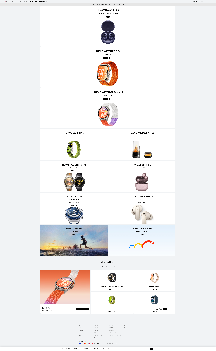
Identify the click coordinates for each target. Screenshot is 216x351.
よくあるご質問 (96, 333)
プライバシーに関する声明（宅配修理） (115, 333)
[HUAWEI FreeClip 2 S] (108, 26)
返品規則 (95, 332)
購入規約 (95, 328)
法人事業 (125, 325)
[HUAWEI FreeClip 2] (142, 176)
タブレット (80, 325)
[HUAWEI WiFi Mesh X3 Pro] (142, 144)
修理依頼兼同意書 (111, 330)
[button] (205, 1)
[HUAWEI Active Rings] (142, 240)
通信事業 (125, 327)
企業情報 (125, 328)
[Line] (116, 344)
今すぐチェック (120, 4)
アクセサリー (81, 330)
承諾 (151, 348)
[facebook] (107, 344)
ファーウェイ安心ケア (112, 325)
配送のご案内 (96, 330)
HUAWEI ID (80, 335)
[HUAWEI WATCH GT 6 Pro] (74, 176)
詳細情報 (108, 17)
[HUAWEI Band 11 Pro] (74, 144)
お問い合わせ (111, 337)
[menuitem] (85, 324)
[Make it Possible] (74, 240)
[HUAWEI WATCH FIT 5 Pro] (108, 67)
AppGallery (80, 333)
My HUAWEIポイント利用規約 (98, 337)
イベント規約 (96, 327)
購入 (111, 58)
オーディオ (80, 327)
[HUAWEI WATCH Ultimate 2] (74, 208)
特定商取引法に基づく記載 (98, 335)
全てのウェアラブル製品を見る (82, 309)
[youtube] (114, 344)
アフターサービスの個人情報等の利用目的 (115, 335)
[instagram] (112, 344)
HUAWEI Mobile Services (83, 332)
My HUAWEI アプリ (111, 327)
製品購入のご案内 (96, 325)
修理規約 (110, 328)
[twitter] (110, 344)
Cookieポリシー (107, 348)
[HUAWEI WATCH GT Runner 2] (108, 108)
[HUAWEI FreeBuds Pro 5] (142, 208)
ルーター (80, 328)
